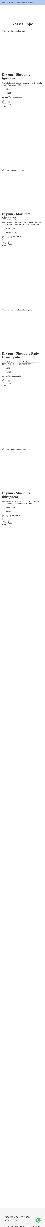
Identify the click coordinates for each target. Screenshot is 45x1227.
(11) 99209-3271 (9, 512)
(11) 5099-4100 (8, 508)
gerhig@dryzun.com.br (11, 376)
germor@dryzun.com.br (11, 237)
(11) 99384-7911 (9, 93)
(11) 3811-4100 (8, 89)
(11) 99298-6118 (9, 372)
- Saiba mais (35, 2)
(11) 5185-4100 (8, 228)
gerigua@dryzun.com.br (12, 97)
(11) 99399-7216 (9, 233)
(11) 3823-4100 (8, 368)
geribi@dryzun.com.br (11, 516)
